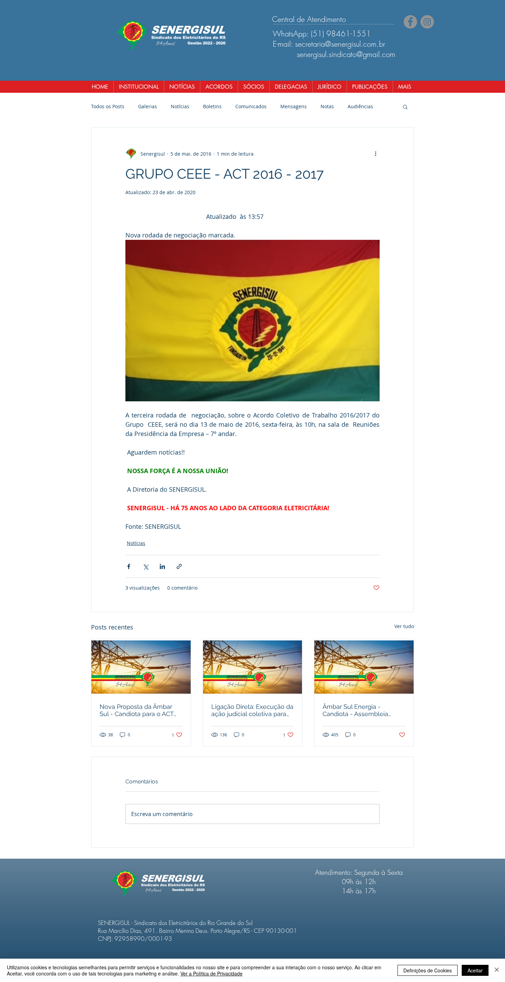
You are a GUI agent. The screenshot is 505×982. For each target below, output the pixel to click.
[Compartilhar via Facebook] (128, 566)
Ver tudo (404, 626)
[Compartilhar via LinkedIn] (162, 566)
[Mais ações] (375, 153)
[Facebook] (410, 22)
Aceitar (475, 970)
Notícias (180, 106)
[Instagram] (427, 22)
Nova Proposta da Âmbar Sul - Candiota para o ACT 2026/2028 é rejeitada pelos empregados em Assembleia (140, 710)
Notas (327, 106)
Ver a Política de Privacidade (211, 973)
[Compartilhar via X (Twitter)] (145, 566)
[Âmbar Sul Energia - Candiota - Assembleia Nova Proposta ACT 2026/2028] (364, 667)
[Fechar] (497, 970)
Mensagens (293, 106)
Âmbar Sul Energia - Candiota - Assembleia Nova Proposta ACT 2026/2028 (355, 710)
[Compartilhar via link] (179, 566)
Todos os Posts (107, 106)
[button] (405, 106)
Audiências (360, 106)
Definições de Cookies (427, 970)
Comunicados (251, 106)
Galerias (147, 106)
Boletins (212, 106)
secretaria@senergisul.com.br (340, 44)
